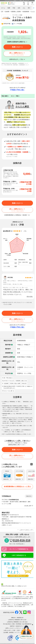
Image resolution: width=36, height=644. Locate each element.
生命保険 (7, 11)
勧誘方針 (12, 626)
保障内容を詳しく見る (16, 59)
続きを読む (30, 296)
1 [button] (15, 578)
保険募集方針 (20, 617)
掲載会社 (13, 617)
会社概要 (5, 632)
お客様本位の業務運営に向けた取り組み (17, 622)
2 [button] (18, 578)
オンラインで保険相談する (18, 549)
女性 (19, 8)
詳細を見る (28, 496)
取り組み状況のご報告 (9, 624)
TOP (2, 11)
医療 (9, 8)
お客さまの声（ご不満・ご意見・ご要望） (14, 630)
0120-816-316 (21, 540)
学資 (14, 8)
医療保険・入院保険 (16, 11)
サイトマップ (18, 632)
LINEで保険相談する (19, 555)
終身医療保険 (26, 11)
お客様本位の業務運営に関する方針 (17, 619)
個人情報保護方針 (26, 624)
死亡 (29, 8)
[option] (18, 286)
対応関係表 (18, 624)
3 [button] (20, 578)
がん (24, 8)
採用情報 (11, 632)
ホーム (3, 8)
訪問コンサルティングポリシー (13, 628)
